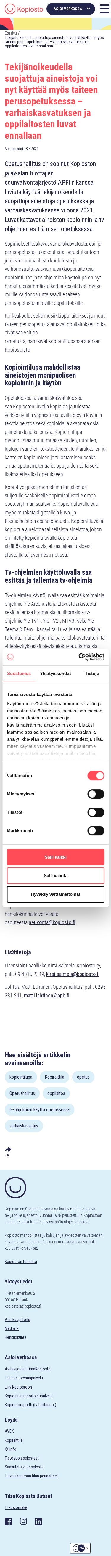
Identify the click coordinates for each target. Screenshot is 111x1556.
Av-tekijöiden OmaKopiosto (28, 1369)
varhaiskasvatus (23, 1126)
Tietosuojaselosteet (22, 1458)
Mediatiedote (15, 148)
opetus (83, 1077)
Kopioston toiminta (21, 1261)
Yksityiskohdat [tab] (55, 673)
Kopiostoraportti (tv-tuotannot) (30, 1404)
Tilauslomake (16, 1507)
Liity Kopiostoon (18, 1387)
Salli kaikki (56, 857)
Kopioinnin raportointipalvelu (29, 1396)
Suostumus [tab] (19, 673)
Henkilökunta (15, 1337)
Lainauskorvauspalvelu (24, 1377)
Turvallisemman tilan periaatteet (31, 1475)
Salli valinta (55, 875)
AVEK (9, 1431)
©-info (10, 1449)
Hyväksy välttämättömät (55, 894)
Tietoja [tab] (92, 673)
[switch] (95, 794)
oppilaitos (56, 1093)
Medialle (12, 1328)
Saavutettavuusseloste (24, 1467)
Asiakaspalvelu (17, 1319)
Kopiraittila (54, 1077)
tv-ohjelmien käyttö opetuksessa (39, 1109)
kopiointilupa (20, 1077)
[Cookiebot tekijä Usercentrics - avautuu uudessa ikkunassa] (79, 657)
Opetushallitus (22, 1093)
